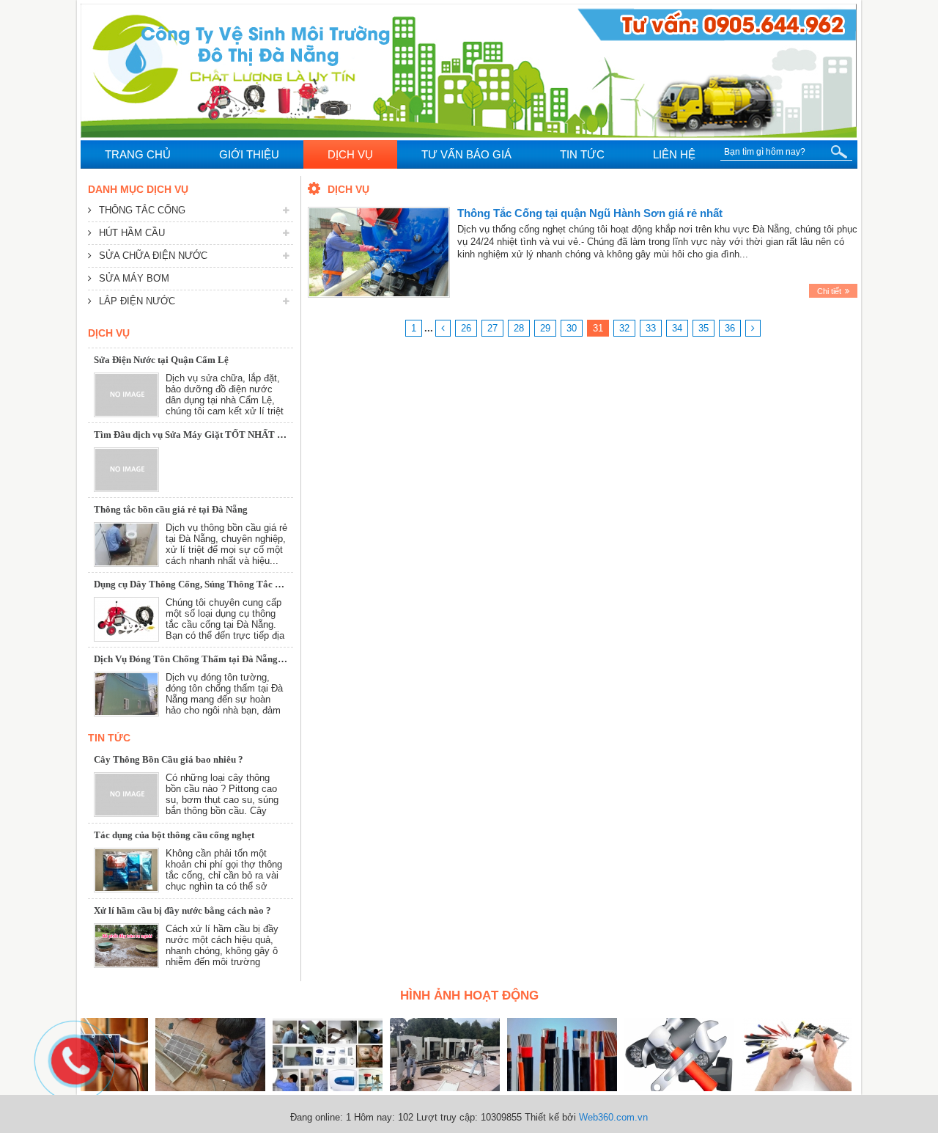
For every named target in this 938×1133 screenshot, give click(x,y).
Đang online (315, 1117)
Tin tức (109, 738)
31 (598, 328)
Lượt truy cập (445, 1117)
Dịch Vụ (109, 333)
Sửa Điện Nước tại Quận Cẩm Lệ (161, 354)
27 (492, 328)
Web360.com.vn (613, 1117)
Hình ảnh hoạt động (469, 995)
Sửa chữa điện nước (153, 255)
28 (519, 328)
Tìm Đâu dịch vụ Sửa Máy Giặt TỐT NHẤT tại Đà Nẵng (210, 429)
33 (651, 328)
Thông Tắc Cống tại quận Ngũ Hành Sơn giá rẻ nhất (590, 213)
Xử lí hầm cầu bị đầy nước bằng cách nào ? (182, 910)
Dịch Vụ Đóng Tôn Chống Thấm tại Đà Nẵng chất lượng (209, 653)
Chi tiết (829, 291)
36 (730, 328)
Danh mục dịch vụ (138, 189)
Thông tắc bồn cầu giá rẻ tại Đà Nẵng (171, 504)
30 (571, 328)
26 (466, 328)
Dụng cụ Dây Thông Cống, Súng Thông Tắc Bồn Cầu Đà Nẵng (221, 578)
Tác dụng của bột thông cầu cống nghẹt (174, 834)
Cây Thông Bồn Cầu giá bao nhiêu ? (168, 759)
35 (703, 328)
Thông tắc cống (142, 210)
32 (624, 328)
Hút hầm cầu (132, 232)
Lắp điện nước (137, 301)
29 (545, 328)
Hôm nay (373, 1117)
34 (677, 328)
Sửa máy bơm (134, 278)
